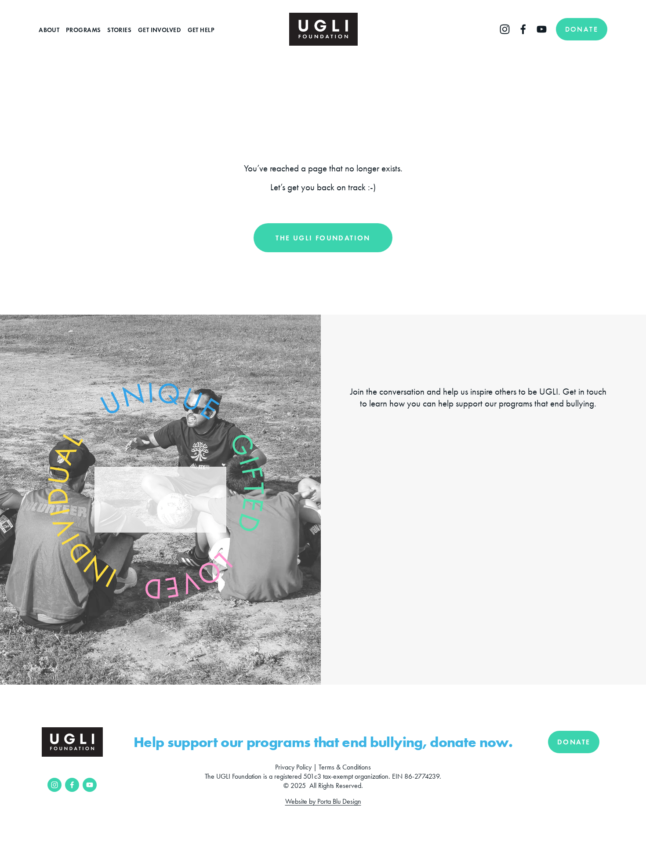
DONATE (581, 29)
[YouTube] (542, 29)
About (49, 30)
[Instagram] (505, 29)
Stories (119, 30)
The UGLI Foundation (323, 238)
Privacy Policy (293, 767)
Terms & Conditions (345, 767)
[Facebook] (523, 29)
